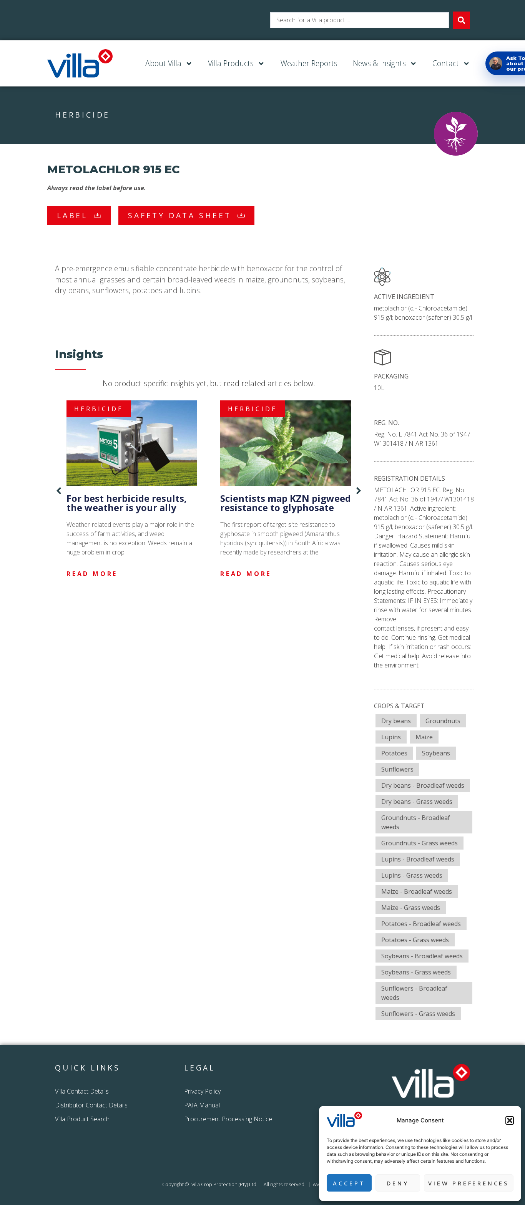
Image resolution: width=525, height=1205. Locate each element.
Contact (445, 63)
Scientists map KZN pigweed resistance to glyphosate (285, 503)
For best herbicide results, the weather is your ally (126, 503)
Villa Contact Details (82, 1091)
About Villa (163, 63)
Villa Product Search (82, 1119)
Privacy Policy (203, 1091)
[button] (509, 1120)
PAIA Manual (202, 1105)
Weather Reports (309, 63)
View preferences (468, 1183)
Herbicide (82, 114)
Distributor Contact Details (91, 1105)
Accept (349, 1183)
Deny (398, 1183)
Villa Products (231, 63)
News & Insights (379, 63)
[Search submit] (461, 20)
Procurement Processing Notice (228, 1119)
